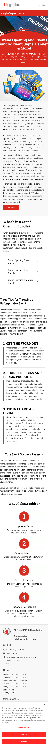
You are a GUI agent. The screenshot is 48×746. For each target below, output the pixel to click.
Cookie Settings (24, 727)
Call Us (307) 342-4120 (15, 649)
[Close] (44, 704)
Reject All (24, 734)
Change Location (20, 636)
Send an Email (11, 653)
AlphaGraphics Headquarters (25, 639)
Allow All (24, 741)
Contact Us (11, 207)
